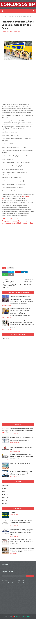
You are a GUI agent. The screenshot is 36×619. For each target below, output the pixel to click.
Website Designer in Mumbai (23, 616)
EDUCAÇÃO (5, 497)
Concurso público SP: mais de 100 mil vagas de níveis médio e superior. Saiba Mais (21, 447)
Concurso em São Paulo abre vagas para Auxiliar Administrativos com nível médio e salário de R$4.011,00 (22, 550)
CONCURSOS (5, 486)
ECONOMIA (5, 494)
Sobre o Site (21, 583)
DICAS (4, 491)
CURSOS (4, 488)
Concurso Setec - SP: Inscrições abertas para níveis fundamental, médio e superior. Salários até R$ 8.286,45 (21, 439)
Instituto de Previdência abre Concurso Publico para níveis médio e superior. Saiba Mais (21, 522)
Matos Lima (6, 31)
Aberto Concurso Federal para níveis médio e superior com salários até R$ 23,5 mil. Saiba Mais (22, 541)
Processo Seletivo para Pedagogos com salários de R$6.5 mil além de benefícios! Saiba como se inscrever (21, 430)
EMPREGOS (13, 16)
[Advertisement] (18, 83)
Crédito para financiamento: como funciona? (20, 464)
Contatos (21, 580)
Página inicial (5, 16)
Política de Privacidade (8, 583)
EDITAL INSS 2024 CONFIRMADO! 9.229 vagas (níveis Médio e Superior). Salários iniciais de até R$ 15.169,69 (21, 473)
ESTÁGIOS (5, 503)
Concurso (12, 512)
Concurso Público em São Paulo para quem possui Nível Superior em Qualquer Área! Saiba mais (21, 456)
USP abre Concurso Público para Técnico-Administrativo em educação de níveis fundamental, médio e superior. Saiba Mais (22, 531)
